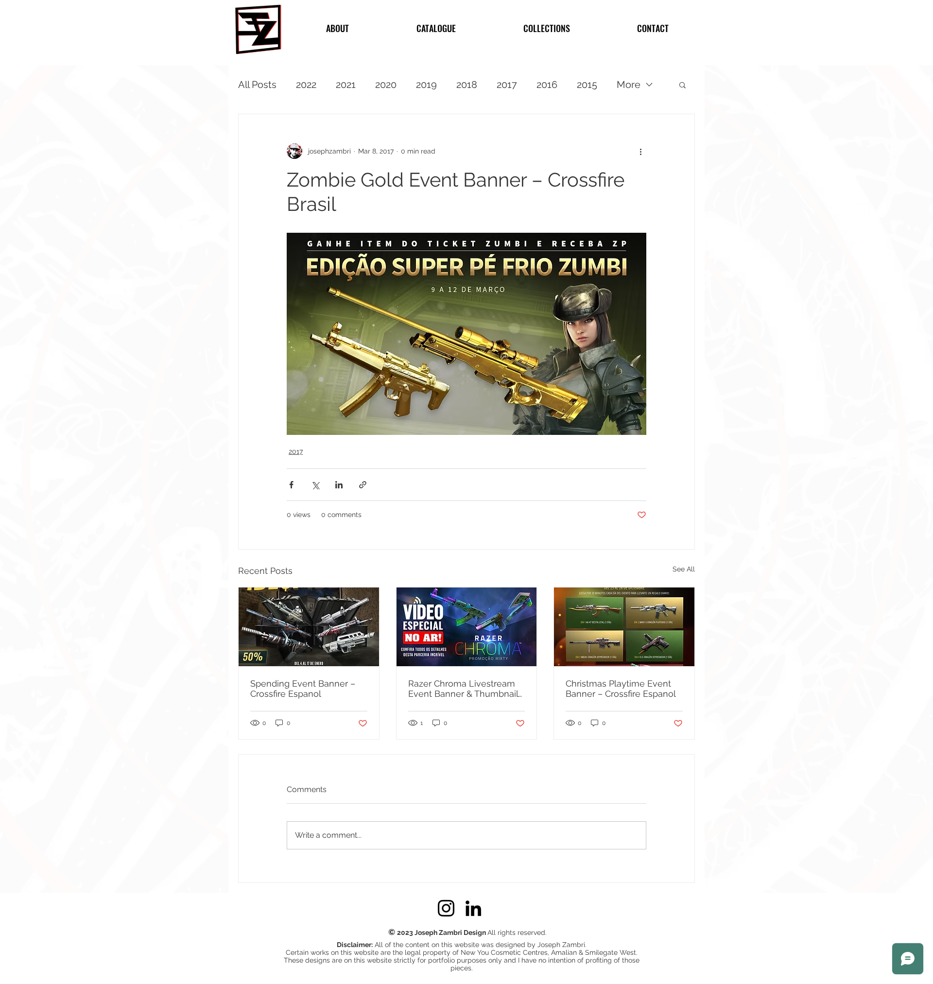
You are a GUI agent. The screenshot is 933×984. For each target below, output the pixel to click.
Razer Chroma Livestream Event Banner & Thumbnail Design (463, 688)
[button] (682, 84)
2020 (386, 84)
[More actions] (640, 151)
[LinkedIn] (473, 908)
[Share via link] (362, 484)
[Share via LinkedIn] (339, 484)
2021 (346, 84)
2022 (306, 84)
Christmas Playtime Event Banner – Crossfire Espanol (621, 688)
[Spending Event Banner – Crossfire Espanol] (309, 626)
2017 (507, 84)
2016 (546, 84)
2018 (466, 84)
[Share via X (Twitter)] (315, 484)
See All (684, 569)
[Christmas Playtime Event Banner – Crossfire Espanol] (624, 626)
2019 (426, 84)
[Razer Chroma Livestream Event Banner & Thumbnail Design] (467, 626)
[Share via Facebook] (291, 484)
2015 (587, 84)
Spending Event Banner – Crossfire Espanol (302, 688)
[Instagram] (446, 908)
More (628, 84)
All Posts (257, 84)
